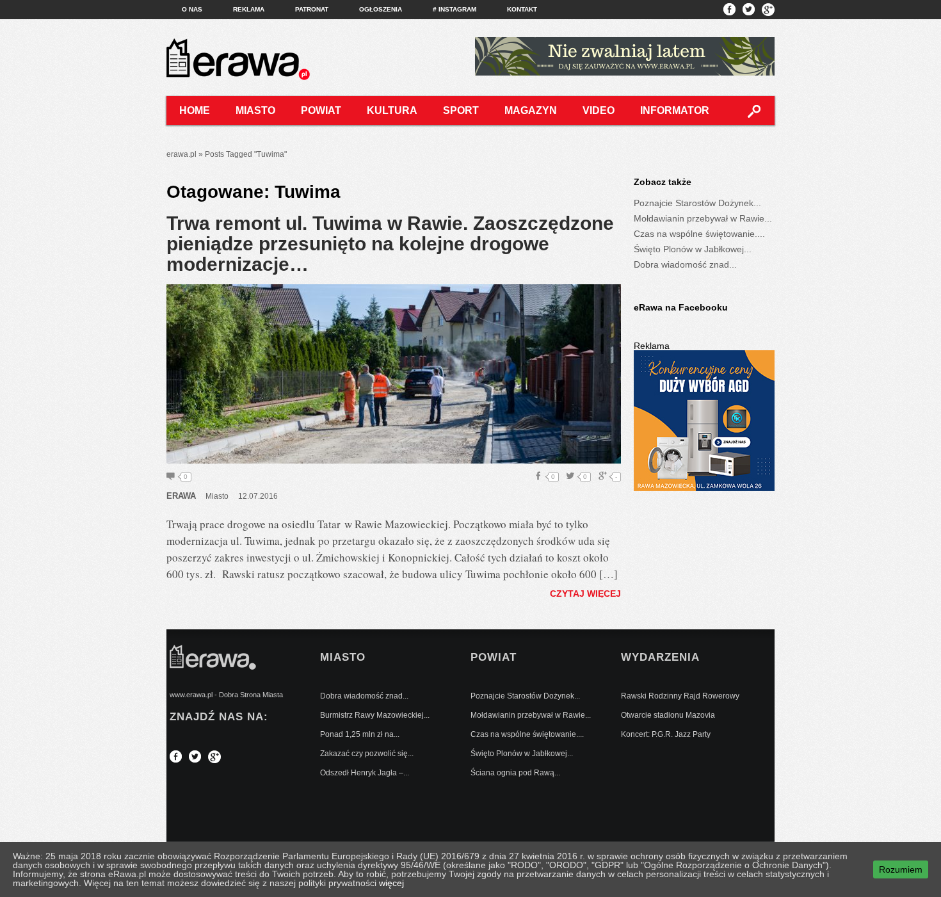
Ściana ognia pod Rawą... (515, 772)
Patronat (311, 9)
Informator (674, 110)
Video (599, 110)
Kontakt (522, 9)
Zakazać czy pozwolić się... (367, 753)
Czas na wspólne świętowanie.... (699, 234)
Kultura (392, 110)
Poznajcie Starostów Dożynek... (697, 203)
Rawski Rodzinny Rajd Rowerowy (680, 695)
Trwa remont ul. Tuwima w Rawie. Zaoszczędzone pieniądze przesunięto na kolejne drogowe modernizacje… (390, 244)
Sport (461, 110)
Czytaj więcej (585, 593)
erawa (181, 496)
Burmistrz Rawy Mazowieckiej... (375, 715)
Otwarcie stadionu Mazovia (668, 715)
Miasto (255, 110)
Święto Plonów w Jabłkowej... (693, 249)
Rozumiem (900, 869)
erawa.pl (181, 154)
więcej (391, 883)
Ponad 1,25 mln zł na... (359, 734)
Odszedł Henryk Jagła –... (364, 772)
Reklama (248, 9)
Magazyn (530, 110)
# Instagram (454, 9)
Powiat (321, 110)
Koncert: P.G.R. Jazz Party (666, 734)
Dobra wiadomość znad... (685, 264)
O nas (192, 9)
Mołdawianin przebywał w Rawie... (703, 218)
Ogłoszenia (380, 9)
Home (194, 110)
